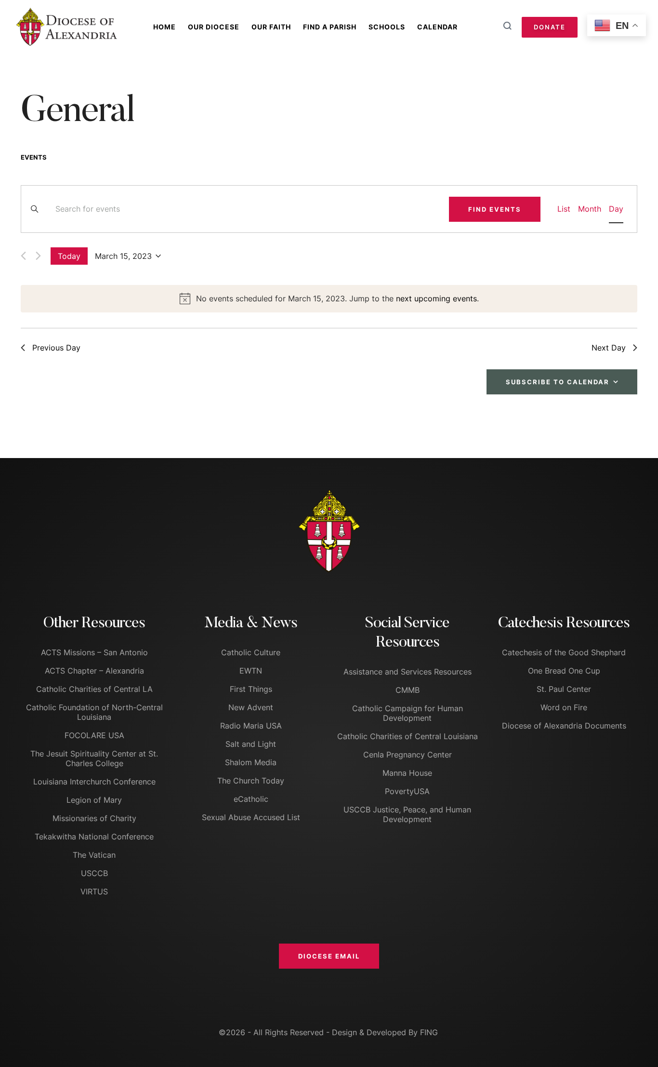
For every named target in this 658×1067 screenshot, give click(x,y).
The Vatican (94, 855)
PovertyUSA (407, 791)
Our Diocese (213, 27)
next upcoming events (436, 298)
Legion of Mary (94, 800)
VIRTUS (94, 891)
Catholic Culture (250, 652)
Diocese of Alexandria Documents (564, 725)
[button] (329, 956)
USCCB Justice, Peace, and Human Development (407, 814)
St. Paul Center (564, 689)
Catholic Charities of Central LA (94, 689)
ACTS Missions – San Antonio (94, 652)
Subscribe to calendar (557, 382)
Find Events (494, 209)
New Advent (250, 707)
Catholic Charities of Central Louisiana (407, 736)
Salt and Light (250, 744)
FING (429, 1032)
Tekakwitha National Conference (94, 836)
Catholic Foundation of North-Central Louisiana (94, 712)
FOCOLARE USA (94, 735)
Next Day (609, 347)
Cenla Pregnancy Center (407, 754)
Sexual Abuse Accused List (251, 817)
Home (164, 27)
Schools (386, 27)
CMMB (407, 690)
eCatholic (251, 799)
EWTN (250, 670)
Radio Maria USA (251, 725)
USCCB (94, 873)
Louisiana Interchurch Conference (94, 781)
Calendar (437, 27)
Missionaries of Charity (94, 818)
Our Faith (271, 27)
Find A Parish (329, 27)
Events (34, 157)
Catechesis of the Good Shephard (564, 652)
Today (69, 256)
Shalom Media (250, 762)
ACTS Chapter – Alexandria (94, 670)
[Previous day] (23, 255)
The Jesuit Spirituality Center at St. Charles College (94, 758)
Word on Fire (563, 707)
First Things (251, 689)
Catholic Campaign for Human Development (407, 713)
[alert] (329, 298)
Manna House (407, 773)
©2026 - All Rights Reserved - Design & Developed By (319, 1032)
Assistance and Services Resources (407, 671)
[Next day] (38, 255)
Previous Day (56, 347)
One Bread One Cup (564, 670)
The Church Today (250, 780)
